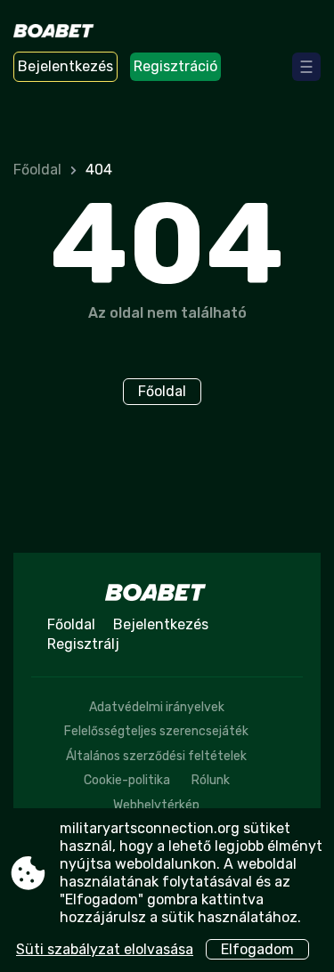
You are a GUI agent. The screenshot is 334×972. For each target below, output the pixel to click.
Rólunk (210, 780)
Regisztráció (175, 66)
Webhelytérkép (156, 805)
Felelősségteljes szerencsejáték (156, 731)
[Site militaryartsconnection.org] (62, 33)
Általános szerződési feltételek (156, 756)
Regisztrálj (83, 644)
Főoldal (37, 169)
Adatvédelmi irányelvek (156, 707)
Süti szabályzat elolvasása (104, 949)
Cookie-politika (127, 780)
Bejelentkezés (65, 66)
